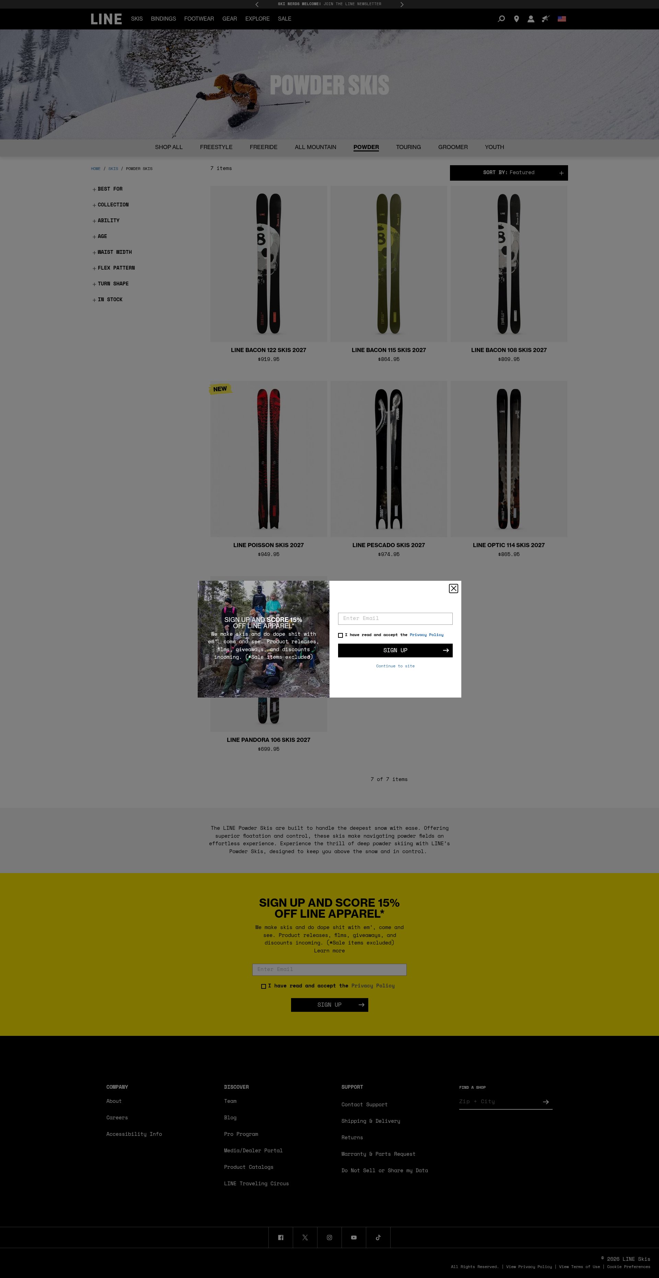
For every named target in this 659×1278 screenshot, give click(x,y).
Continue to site (395, 666)
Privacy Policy (426, 635)
